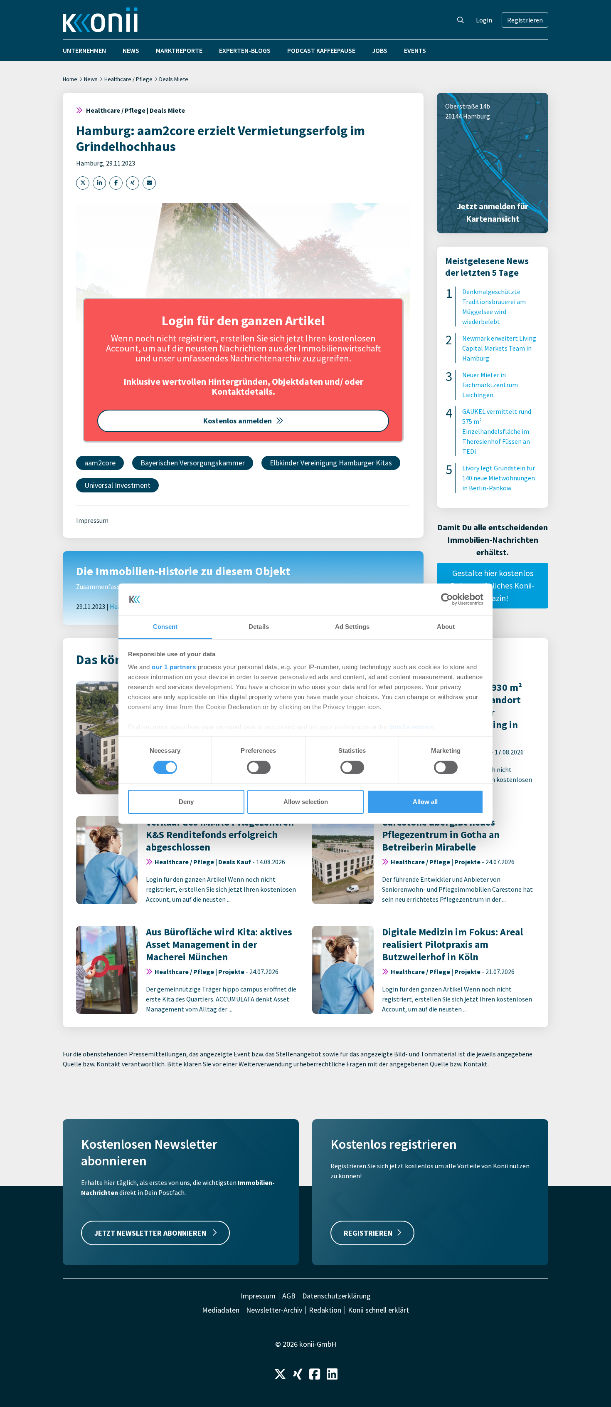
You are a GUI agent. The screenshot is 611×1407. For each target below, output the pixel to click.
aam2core (100, 462)
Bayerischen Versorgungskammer (192, 462)
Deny (186, 801)
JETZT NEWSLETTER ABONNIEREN (151, 1233)
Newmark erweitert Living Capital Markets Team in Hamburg (499, 348)
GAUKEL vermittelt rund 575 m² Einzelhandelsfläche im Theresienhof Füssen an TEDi (496, 431)
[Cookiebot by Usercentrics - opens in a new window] (447, 599)
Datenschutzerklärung (336, 1296)
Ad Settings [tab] (352, 626)
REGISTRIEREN (368, 1233)
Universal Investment (117, 485)
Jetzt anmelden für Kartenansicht (492, 212)
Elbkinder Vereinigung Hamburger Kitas (331, 462)
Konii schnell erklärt (378, 1310)
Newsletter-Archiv (274, 1310)
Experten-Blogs (245, 50)
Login (484, 20)
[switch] (259, 767)
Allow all (425, 801)
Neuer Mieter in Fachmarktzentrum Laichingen (490, 385)
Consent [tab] (165, 626)
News (131, 50)
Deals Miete (173, 79)
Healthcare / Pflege (128, 79)
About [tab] (446, 626)
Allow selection (305, 801)
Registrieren (525, 20)
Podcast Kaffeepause (321, 50)
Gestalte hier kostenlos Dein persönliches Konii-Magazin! (493, 585)
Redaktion (325, 1310)
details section (411, 726)
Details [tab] (259, 626)
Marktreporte (179, 50)
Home (70, 79)
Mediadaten (220, 1310)
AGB (289, 1296)
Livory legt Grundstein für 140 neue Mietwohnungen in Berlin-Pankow (498, 478)
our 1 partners (174, 666)
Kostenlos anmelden (237, 420)
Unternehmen (84, 50)
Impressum (92, 520)
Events (415, 50)
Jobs (379, 50)
